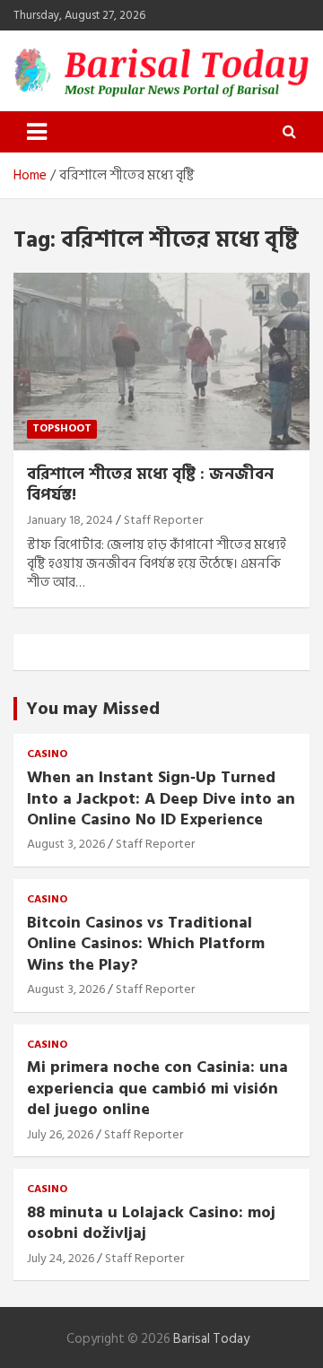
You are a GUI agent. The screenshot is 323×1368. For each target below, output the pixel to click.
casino (47, 754)
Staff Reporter (163, 520)
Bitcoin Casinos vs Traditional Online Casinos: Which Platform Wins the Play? (146, 944)
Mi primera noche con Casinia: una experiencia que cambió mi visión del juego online (157, 1088)
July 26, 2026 (60, 1134)
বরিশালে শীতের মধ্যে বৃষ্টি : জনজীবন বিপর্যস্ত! (150, 484)
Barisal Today (211, 1339)
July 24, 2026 (60, 1258)
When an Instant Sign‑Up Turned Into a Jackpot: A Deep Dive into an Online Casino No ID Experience (161, 798)
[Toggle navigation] (36, 131)
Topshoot (62, 428)
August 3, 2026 (66, 843)
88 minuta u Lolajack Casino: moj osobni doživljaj (151, 1222)
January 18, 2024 (70, 520)
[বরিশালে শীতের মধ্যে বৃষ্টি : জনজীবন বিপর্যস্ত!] (161, 361)
